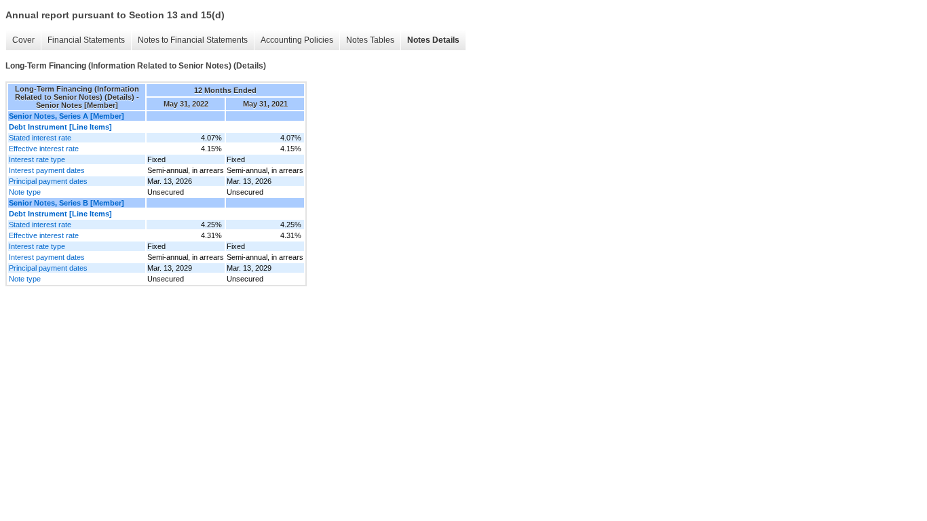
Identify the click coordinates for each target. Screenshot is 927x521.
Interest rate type (37, 159)
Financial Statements (86, 40)
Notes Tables (370, 40)
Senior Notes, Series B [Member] (66, 203)
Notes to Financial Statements (193, 40)
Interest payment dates (47, 170)
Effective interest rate (44, 148)
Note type (25, 192)
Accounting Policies (297, 40)
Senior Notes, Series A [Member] (66, 116)
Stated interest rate (40, 138)
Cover (23, 40)
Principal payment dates (48, 181)
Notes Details (433, 40)
